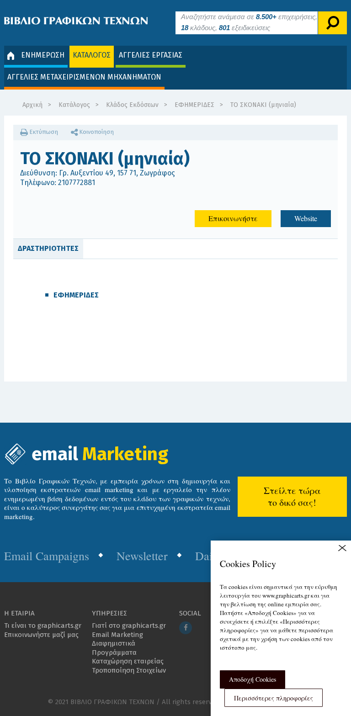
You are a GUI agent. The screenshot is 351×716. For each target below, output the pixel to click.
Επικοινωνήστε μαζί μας (41, 635)
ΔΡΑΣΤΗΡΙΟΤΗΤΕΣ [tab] (48, 248)
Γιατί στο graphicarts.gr (129, 625)
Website (305, 218)
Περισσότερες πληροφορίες (273, 698)
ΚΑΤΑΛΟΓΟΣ (92, 55)
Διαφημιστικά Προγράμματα (114, 648)
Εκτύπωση (43, 131)
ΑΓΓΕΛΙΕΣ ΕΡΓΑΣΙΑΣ (150, 55)
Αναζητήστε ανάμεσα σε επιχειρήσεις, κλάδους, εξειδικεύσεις (249, 22)
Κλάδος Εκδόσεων (132, 105)
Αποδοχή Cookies (252, 679)
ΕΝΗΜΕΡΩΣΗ (42, 55)
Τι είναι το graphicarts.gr (42, 625)
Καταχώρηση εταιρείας (128, 661)
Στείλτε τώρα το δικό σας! (292, 496)
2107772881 (76, 182)
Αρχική (32, 105)
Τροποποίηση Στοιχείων (129, 670)
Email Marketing (117, 635)
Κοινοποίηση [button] (96, 131)
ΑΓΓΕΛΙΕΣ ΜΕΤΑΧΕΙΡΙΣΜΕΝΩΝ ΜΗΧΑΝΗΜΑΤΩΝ (84, 77)
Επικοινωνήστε (233, 218)
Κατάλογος (74, 105)
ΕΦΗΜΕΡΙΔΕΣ (194, 105)
